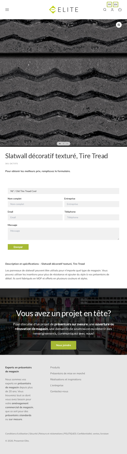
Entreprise (69, 198)
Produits (55, 367)
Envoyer (18, 246)
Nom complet (14, 198)
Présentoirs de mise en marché (67, 373)
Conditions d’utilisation (16, 433)
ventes (96, 433)
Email (10, 211)
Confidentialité (84, 433)
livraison (104, 433)
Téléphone (70, 211)
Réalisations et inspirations (65, 379)
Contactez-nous (59, 391)
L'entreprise (56, 385)
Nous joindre (63, 345)
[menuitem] (109, 4)
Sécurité (33, 433)
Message (12, 225)
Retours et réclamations (51, 433)
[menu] (112, 4)
